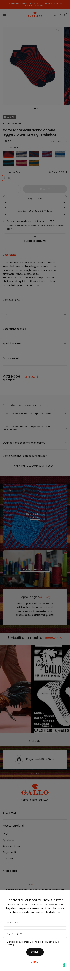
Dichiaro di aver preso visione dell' (33, 943)
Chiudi (35, 961)
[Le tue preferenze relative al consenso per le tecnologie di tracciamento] (64, 965)
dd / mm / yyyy (14, 933)
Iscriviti (35, 952)
